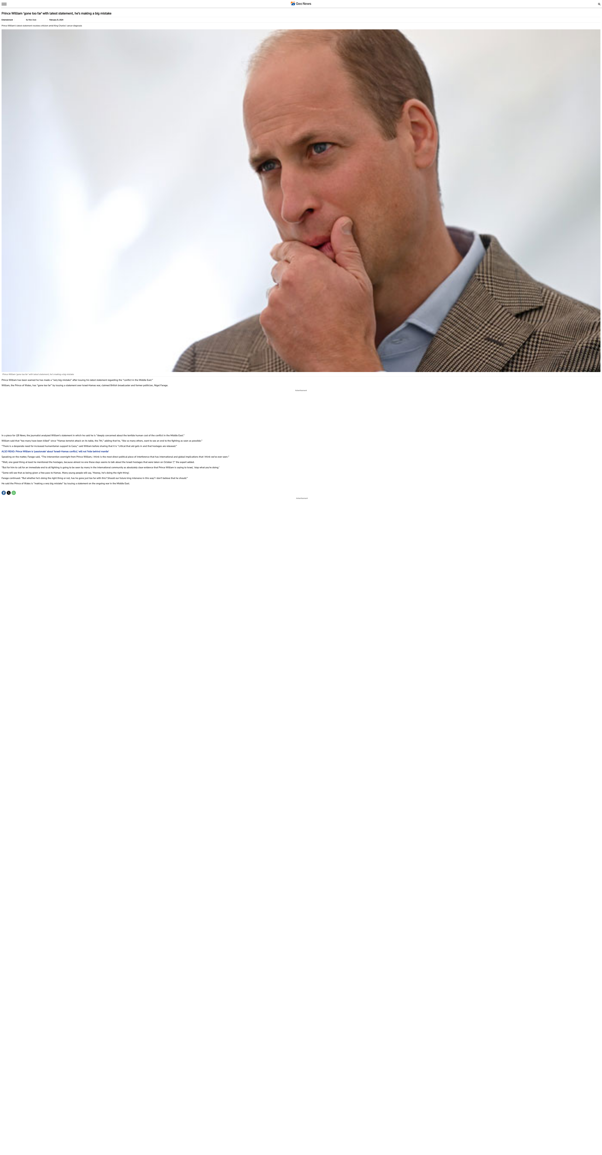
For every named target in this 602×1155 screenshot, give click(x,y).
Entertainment (7, 20)
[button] (4, 493)
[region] (301, 411)
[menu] (3, 4)
